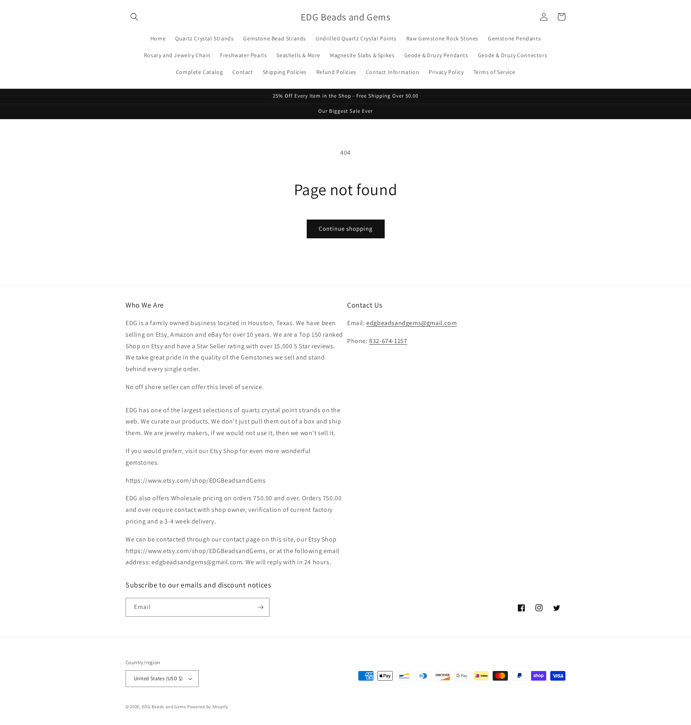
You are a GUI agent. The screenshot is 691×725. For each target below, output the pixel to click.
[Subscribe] (260, 607)
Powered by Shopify (207, 706)
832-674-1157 (388, 341)
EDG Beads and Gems (164, 706)
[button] (134, 17)
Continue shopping (346, 228)
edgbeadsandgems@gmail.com (411, 323)
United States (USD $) (158, 678)
